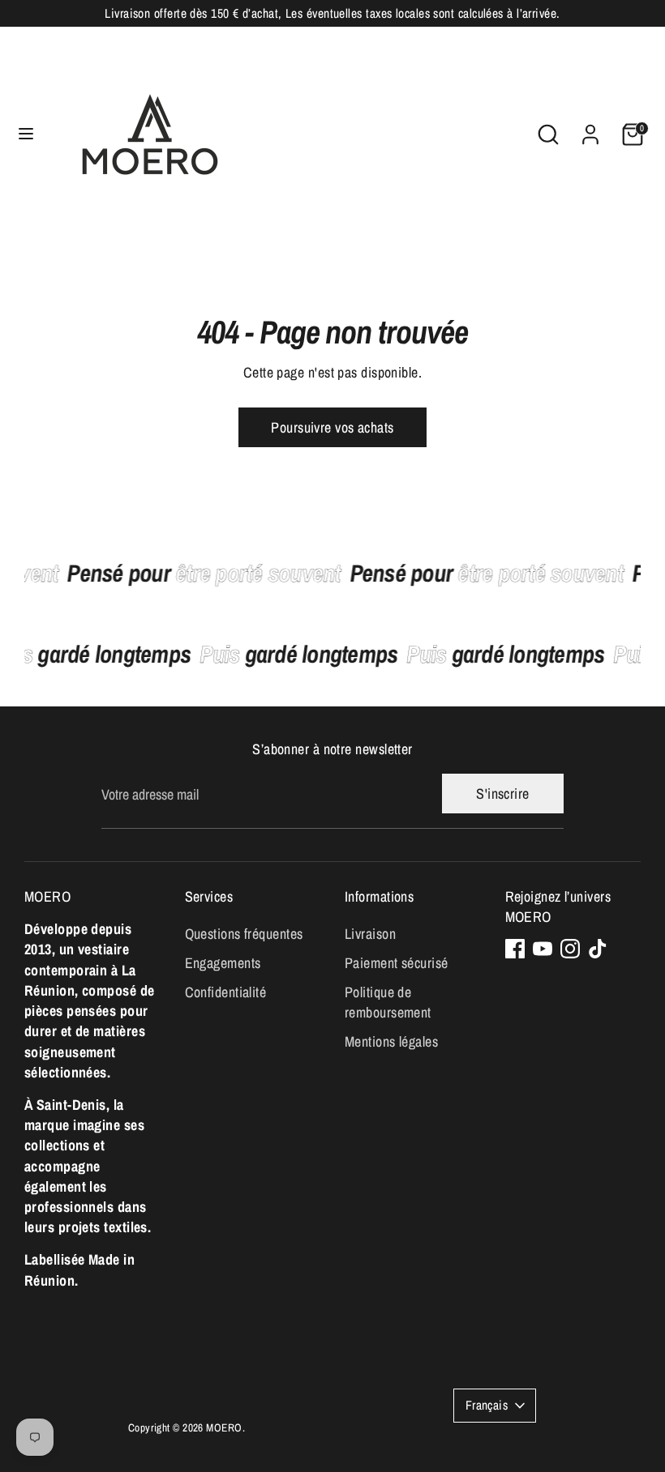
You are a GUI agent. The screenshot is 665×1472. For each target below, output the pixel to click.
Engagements (223, 963)
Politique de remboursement (388, 1002)
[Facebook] (515, 948)
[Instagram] (570, 948)
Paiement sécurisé (396, 963)
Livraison (370, 934)
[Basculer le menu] (26, 134)
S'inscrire (503, 793)
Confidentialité (226, 992)
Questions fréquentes (244, 934)
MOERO (224, 1427)
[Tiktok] (597, 948)
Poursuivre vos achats (332, 427)
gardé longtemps (304, 654)
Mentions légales (391, 1041)
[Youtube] (542, 948)
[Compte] (590, 128)
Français (487, 1405)
